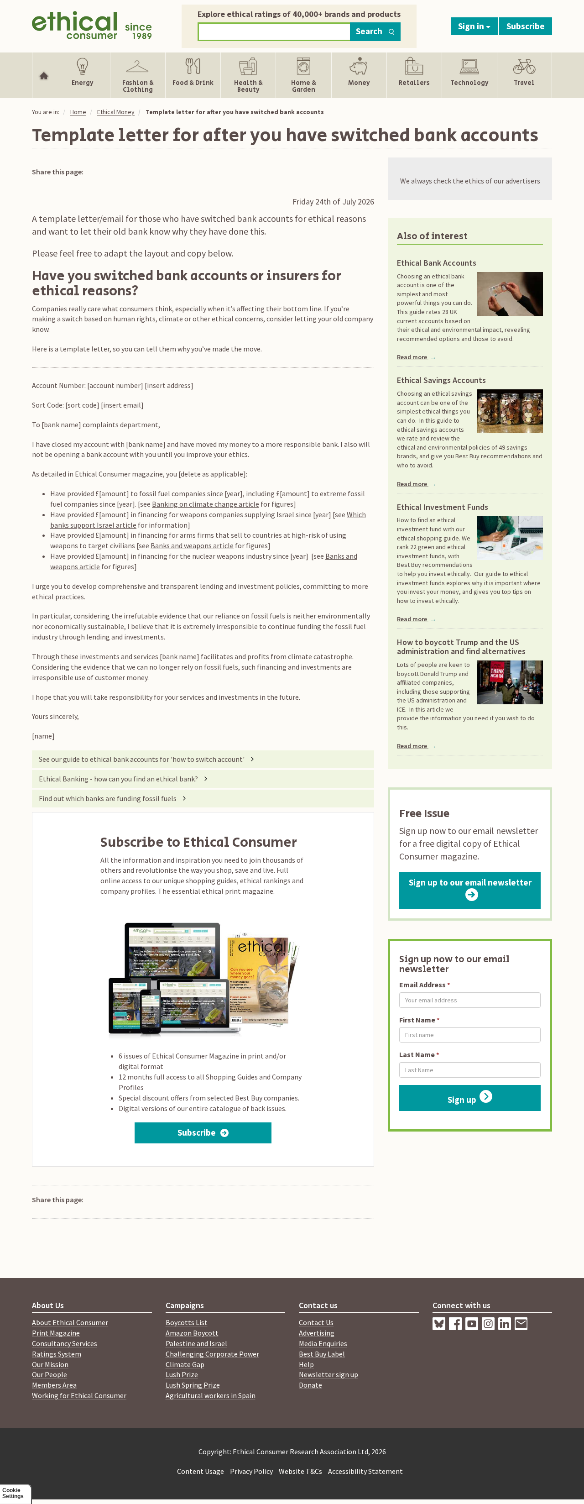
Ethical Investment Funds (442, 507)
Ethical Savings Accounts (441, 380)
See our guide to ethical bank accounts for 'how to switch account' (142, 759)
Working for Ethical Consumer (79, 1395)
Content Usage (200, 1471)
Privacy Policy (251, 1471)
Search (369, 31)
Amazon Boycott (192, 1332)
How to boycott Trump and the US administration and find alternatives (461, 647)
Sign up (462, 1099)
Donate (310, 1384)
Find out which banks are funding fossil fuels (108, 798)
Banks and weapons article (192, 545)
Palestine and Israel (196, 1343)
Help (306, 1364)
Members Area (54, 1384)
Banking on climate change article (205, 503)
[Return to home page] (92, 24)
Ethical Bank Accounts (436, 262)
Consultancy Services (64, 1343)
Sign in (472, 26)
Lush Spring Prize (193, 1384)
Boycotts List (187, 1322)
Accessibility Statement (365, 1471)
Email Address (422, 984)
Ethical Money (116, 112)
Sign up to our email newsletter (470, 882)
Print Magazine (56, 1332)
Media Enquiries (323, 1343)
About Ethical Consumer (70, 1322)
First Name (417, 1019)
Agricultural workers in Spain (211, 1395)
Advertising (316, 1332)
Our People (49, 1374)
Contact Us (316, 1322)
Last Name (417, 1054)
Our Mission (50, 1364)
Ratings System (56, 1353)
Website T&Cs (300, 1471)
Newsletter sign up (328, 1374)
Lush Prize (182, 1374)
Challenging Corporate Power (212, 1353)
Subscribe (525, 26)
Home (78, 112)
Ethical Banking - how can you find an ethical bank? (118, 778)
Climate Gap (185, 1364)
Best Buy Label (322, 1353)
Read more (416, 357)
